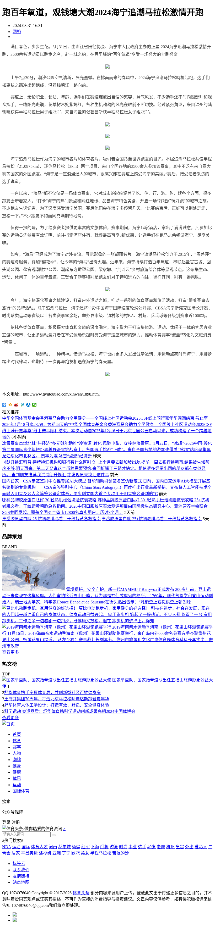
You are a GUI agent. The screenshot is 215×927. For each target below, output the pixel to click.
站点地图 (21, 882)
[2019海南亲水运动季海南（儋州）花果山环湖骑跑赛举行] (56, 627)
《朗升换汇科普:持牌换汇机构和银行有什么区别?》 (49, 462)
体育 (17, 741)
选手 (142, 847)
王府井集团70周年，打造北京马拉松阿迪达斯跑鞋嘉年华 (56, 699)
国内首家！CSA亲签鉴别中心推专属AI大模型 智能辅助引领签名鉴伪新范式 (72, 481)
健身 (17, 766)
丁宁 (66, 853)
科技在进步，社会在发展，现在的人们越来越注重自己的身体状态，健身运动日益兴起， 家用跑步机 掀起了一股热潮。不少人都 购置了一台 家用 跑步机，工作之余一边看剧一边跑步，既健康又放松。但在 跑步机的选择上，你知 (107, 614)
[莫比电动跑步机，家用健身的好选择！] (40, 608)
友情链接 (21, 876)
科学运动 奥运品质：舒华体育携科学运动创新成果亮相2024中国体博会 (69, 711)
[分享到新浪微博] (16, 405)
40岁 (151, 847)
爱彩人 (201, 847)
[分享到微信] (34, 405)
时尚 (123, 847)
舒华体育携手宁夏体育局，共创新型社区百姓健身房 (52, 692)
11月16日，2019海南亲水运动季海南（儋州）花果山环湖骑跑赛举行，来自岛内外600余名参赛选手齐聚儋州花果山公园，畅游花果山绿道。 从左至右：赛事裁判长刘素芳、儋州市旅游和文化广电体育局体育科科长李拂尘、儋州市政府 (107, 639)
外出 (189, 847)
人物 (17, 753)
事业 (132, 847)
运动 (17, 784)
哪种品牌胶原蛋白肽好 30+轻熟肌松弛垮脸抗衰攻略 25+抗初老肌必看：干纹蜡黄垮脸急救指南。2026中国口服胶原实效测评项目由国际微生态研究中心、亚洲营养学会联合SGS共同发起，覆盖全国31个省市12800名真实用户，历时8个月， (105, 506)
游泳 (114, 847)
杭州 (170, 847)
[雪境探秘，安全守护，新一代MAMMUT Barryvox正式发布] (33, 589)
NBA (6, 847)
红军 (85, 847)
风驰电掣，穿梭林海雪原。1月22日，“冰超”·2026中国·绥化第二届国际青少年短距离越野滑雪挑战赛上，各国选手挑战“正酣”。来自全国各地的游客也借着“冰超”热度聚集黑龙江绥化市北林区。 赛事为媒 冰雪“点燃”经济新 (107, 449)
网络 (17, 31)
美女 (85, 853)
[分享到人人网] (28, 405)
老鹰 (161, 847)
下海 (95, 847)
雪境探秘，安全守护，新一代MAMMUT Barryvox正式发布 (120, 589)
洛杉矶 (45, 853)
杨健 (76, 847)
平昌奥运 (29, 853)
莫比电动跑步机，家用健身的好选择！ (114, 608)
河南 (53, 847)
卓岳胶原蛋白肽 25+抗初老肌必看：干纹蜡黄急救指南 (152, 519)
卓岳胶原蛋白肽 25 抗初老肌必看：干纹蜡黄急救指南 (51, 519)
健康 (17, 772)
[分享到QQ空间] (10, 405)
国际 (26, 847)
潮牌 (17, 759)
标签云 (19, 863)
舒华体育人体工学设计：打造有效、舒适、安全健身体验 (56, 705)
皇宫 (180, 847)
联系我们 (21, 870)
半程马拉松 (100, 853)
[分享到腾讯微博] (22, 405)
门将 (104, 847)
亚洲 (56, 853)
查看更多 (10, 652)
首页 (17, 734)
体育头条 (81, 893)
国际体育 (21, 791)
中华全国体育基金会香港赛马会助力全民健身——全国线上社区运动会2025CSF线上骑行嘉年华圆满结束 (98, 418)
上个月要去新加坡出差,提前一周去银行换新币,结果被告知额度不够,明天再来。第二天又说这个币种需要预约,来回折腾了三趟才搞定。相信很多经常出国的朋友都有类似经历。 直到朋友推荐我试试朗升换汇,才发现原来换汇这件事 (105, 468)
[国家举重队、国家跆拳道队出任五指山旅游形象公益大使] (56, 680)
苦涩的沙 (120, 853)
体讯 (17, 778)
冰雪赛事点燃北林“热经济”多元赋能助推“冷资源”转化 (52, 443)
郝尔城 (64, 847)
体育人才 (39, 847)
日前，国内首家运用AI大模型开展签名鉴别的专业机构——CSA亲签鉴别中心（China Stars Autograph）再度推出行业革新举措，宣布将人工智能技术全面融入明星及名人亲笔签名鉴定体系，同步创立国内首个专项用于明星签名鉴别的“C (107, 487)
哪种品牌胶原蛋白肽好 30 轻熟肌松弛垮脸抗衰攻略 (49, 500)
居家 (16, 853)
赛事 (17, 747)
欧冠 (75, 853)
